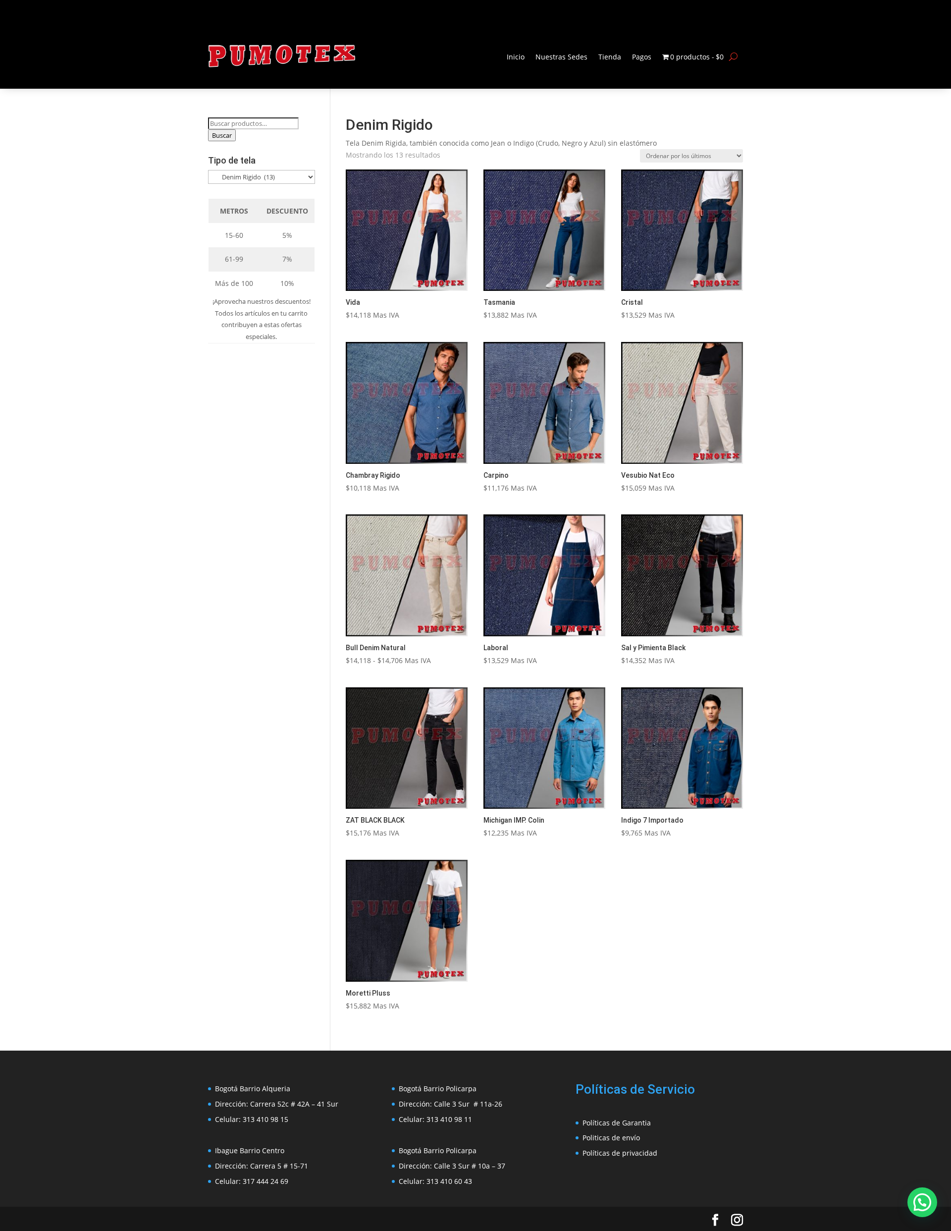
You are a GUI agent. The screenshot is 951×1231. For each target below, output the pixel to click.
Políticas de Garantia (616, 1122)
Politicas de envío (611, 1137)
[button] (922, 1202)
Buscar (222, 135)
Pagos (641, 56)
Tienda (609, 56)
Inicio (516, 56)
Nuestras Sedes (561, 56)
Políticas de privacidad (619, 1153)
